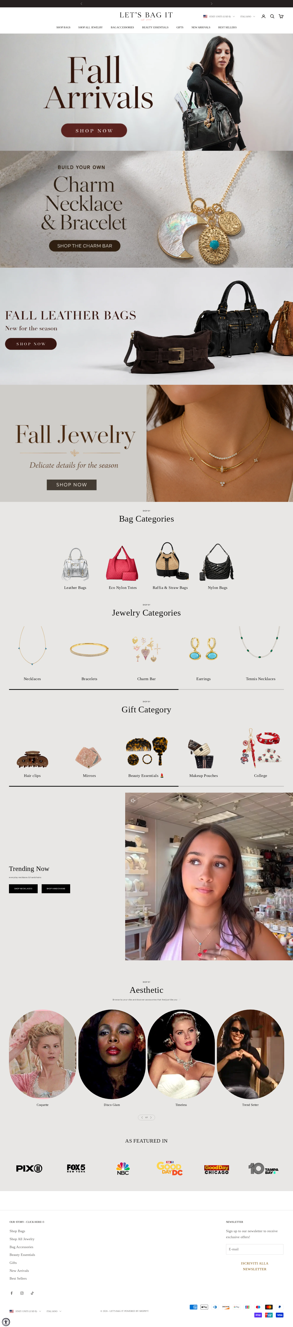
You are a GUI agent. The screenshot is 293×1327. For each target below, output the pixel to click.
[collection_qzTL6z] (32, 649)
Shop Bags (63, 27)
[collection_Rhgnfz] (181, 1054)
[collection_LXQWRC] (42, 1054)
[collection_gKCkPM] (217, 557)
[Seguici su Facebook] (12, 1293)
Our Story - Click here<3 (27, 1221)
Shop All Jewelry (90, 27)
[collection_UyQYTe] (203, 746)
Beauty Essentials (155, 27)
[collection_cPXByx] (122, 557)
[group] (146, 92)
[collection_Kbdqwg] (75, 557)
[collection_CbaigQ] (89, 649)
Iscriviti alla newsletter (254, 1266)
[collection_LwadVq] (146, 649)
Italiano (245, 16)
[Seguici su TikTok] (32, 1293)
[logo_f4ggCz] (169, 1168)
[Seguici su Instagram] (22, 1293)
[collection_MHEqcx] (260, 746)
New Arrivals (201, 27)
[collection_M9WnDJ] (203, 649)
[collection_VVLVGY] (112, 1054)
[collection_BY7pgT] (170, 557)
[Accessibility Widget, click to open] (6, 1322)
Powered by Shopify (136, 1311)
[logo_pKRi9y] (76, 1168)
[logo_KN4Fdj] (216, 1168)
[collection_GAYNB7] (89, 746)
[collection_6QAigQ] (146, 746)
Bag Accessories (122, 27)
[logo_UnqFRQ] (123, 1168)
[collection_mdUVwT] (32, 746)
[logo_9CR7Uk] (263, 1168)
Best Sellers (227, 27)
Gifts (180, 27)
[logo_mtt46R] (29, 1168)
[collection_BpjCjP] (260, 649)
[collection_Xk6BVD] (250, 1054)
